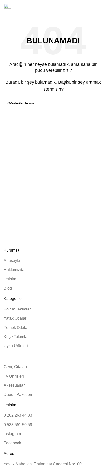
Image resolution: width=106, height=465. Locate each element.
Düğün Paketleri (18, 394)
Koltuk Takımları (18, 309)
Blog (8, 288)
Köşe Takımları (17, 337)
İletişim (10, 279)
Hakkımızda (14, 270)
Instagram (12, 434)
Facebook (12, 443)
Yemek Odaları (17, 328)
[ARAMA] (96, 103)
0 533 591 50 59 (18, 425)
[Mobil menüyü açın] (7, 7)
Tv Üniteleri (14, 376)
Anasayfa (12, 260)
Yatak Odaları (15, 318)
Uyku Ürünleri (16, 346)
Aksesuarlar (14, 385)
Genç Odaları (15, 367)
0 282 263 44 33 (18, 415)
